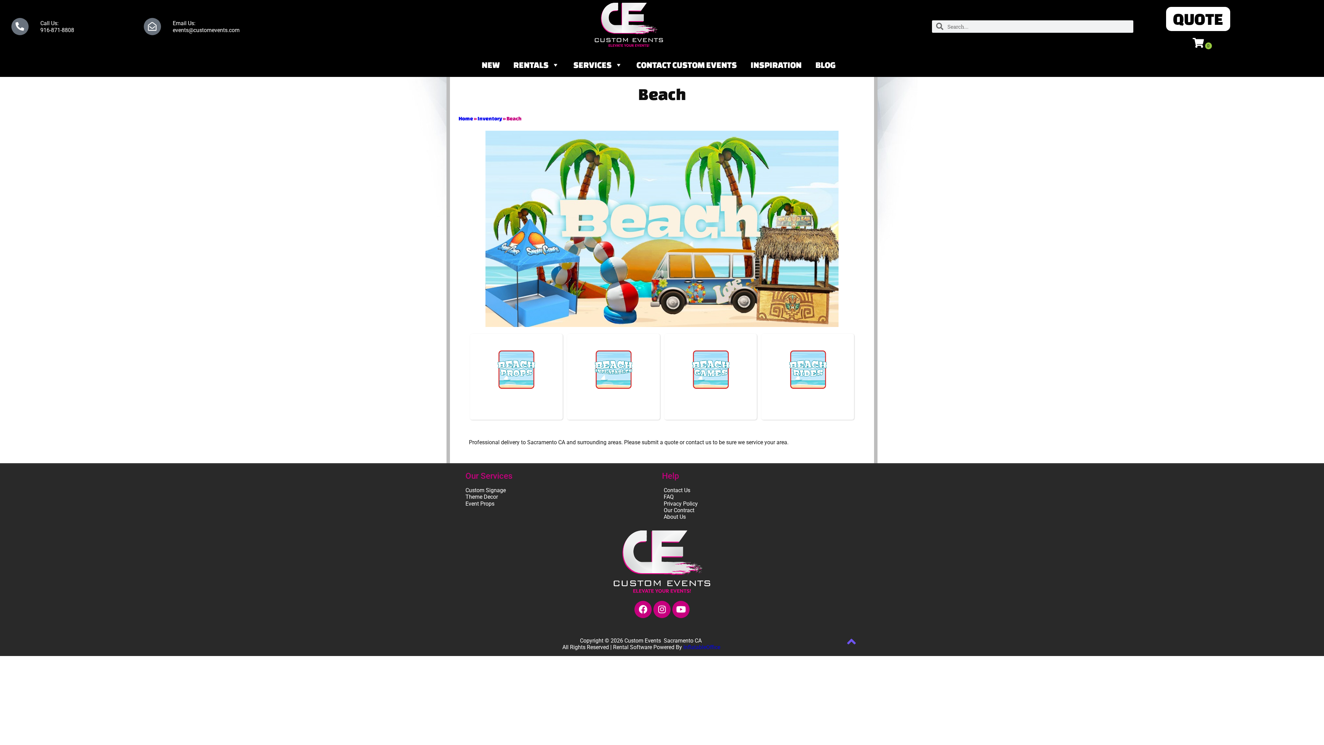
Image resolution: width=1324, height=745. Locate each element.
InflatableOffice (701, 647)
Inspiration (776, 65)
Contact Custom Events (686, 65)
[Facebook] (643, 609)
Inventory (490, 118)
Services (592, 65)
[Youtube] (681, 609)
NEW (491, 65)
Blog (825, 65)
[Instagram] (662, 609)
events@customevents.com (206, 30)
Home (466, 118)
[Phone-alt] (20, 26)
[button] (1198, 19)
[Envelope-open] (152, 26)
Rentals (531, 65)
